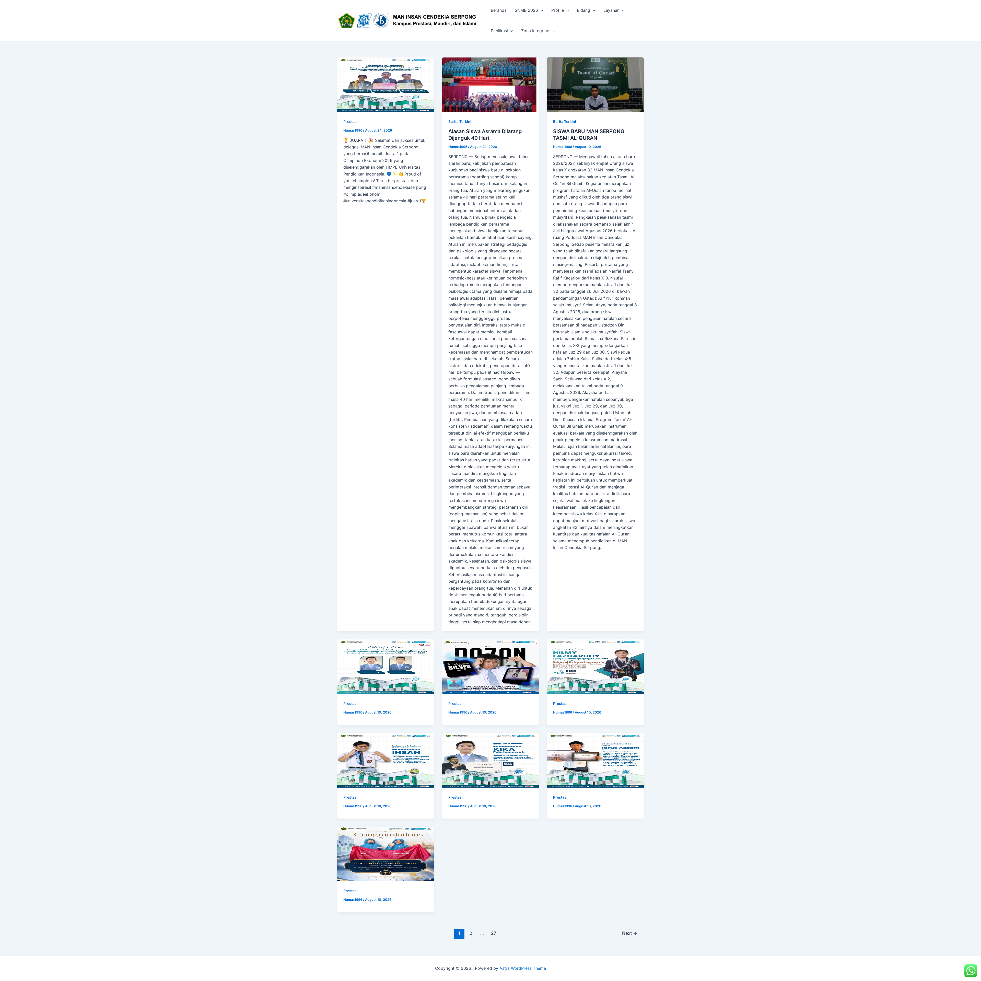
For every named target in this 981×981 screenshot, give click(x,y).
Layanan (611, 10)
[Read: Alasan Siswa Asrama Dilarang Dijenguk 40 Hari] (490, 84)
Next (629, 933)
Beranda (499, 10)
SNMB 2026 (526, 10)
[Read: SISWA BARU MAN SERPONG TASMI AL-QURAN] (595, 84)
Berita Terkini (459, 121)
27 (493, 933)
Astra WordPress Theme (522, 968)
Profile (557, 10)
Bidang (583, 10)
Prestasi (350, 121)
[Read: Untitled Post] (385, 84)
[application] (540, 10)
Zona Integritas (535, 30)
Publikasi (499, 30)
